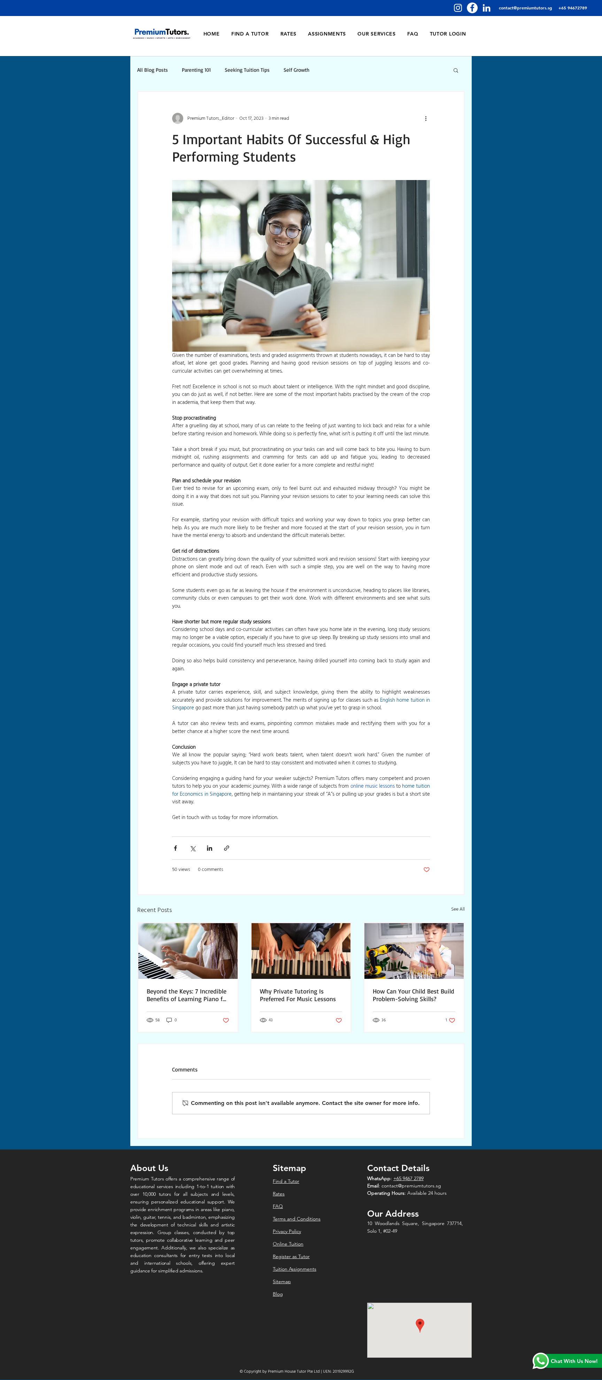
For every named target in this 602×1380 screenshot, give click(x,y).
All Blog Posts (152, 70)
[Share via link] (226, 848)
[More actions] (426, 118)
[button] (456, 70)
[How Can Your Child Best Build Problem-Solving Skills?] (414, 951)
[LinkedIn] (486, 7)
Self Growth (296, 70)
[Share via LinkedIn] (209, 848)
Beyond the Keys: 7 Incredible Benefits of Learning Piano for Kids (187, 995)
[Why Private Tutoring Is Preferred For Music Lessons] (301, 951)
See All (458, 909)
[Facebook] (472, 7)
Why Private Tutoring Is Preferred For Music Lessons (298, 995)
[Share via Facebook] (175, 848)
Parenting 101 (196, 70)
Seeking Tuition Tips (247, 70)
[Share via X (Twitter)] (192, 848)
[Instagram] (458, 7)
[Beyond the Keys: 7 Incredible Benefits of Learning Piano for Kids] (188, 951)
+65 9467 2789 (408, 1178)
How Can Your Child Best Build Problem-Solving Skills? (413, 995)
